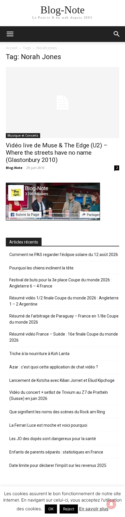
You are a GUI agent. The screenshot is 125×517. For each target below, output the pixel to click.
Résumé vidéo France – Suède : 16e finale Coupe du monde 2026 (63, 337)
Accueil (11, 47)
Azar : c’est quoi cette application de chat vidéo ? (53, 367)
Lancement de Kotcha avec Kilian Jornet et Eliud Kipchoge (62, 380)
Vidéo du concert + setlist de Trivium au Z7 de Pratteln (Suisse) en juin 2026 (58, 395)
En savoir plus (93, 508)
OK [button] (50, 509)
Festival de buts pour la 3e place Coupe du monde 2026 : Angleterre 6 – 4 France (60, 283)
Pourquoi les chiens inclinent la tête (41, 268)
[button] (117, 34)
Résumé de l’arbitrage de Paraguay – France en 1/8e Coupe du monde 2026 (64, 319)
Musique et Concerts (23, 135)
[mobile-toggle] (10, 34)
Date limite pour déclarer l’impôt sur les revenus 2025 (57, 465)
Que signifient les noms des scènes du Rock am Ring (57, 412)
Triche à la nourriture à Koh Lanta (39, 353)
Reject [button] (68, 509)
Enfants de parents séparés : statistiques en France (56, 452)
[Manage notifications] (111, 504)
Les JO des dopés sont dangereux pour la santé (52, 438)
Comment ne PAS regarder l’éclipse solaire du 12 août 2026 (63, 254)
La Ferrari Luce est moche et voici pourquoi (48, 425)
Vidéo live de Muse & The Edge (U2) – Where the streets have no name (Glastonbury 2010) (57, 152)
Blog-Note (14, 167)
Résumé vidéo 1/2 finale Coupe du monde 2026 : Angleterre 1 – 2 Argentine (64, 301)
